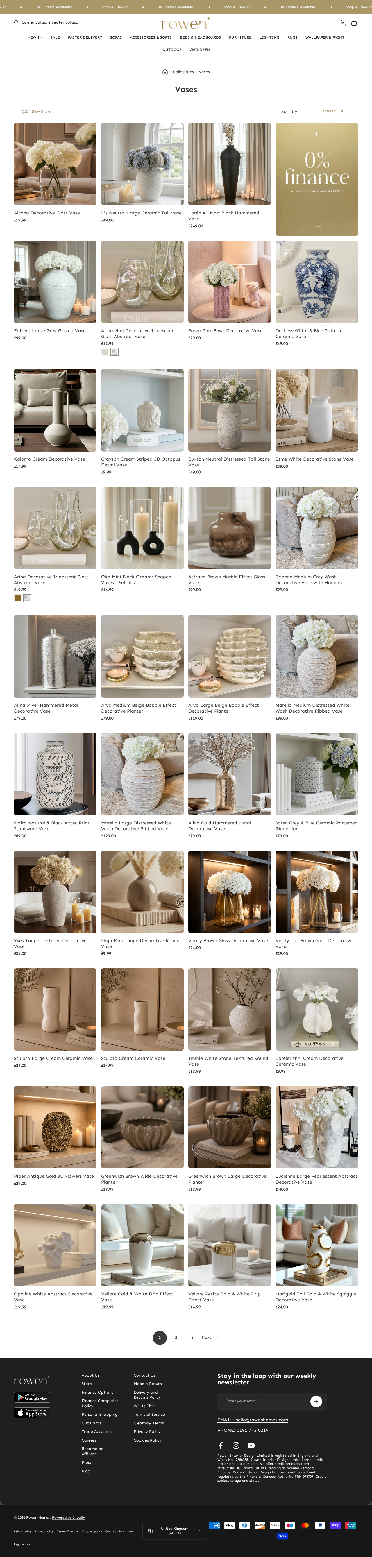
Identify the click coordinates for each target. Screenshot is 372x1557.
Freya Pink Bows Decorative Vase (225, 330)
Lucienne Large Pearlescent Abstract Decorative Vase (316, 1179)
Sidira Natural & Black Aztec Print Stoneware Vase (52, 825)
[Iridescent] (114, 352)
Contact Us (144, 1375)
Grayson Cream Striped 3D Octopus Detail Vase (140, 462)
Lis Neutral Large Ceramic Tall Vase (141, 213)
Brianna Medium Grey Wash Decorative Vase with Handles (309, 579)
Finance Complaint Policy (100, 1403)
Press (87, 1462)
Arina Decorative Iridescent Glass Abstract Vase (51, 579)
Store (87, 1383)
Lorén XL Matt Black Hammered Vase (223, 215)
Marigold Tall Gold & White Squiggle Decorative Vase (316, 1296)
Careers (89, 1440)
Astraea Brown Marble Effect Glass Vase (226, 579)
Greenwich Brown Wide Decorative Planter (139, 1179)
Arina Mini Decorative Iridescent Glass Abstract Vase (137, 333)
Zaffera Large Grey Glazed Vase (50, 330)
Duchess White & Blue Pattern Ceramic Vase (308, 333)
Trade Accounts (97, 1431)
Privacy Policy (147, 1431)
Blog (86, 1471)
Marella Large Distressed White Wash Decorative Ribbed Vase (136, 825)
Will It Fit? (144, 1406)
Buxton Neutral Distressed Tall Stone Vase (229, 462)
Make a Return (148, 1383)
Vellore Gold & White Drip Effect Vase (137, 1296)
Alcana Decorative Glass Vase (47, 213)
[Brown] (18, 598)
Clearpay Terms (149, 1423)
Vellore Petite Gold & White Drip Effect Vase (224, 1296)
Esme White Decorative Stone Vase (315, 459)
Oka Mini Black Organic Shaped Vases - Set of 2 (136, 579)
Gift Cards (91, 1423)
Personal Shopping (100, 1414)
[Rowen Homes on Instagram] (236, 1445)
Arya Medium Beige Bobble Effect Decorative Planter (138, 708)
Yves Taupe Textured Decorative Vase (50, 943)
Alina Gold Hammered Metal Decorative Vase (219, 825)
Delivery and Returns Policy (147, 1395)
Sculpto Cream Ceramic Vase (133, 1058)
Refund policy (22, 1531)
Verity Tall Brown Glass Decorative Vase (314, 943)
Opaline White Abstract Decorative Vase (53, 1296)
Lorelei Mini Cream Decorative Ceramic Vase (310, 1061)
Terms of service (67, 1531)
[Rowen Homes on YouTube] (251, 1445)
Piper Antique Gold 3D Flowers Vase (54, 1176)
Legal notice (22, 1544)
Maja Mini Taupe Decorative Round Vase (140, 943)
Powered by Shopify (68, 1517)
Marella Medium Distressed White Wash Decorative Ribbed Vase (313, 708)
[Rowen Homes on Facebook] (220, 1445)
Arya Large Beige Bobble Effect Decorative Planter (223, 708)
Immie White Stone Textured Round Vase (228, 1061)
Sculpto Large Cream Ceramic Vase (53, 1058)
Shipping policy (92, 1531)
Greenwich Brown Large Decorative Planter (227, 1179)
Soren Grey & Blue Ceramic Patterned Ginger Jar (317, 825)
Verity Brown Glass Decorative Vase (228, 940)
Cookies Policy (148, 1440)
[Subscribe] (316, 1401)
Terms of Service (149, 1414)
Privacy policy (44, 1531)
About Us (90, 1375)
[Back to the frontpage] (165, 72)
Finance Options (97, 1392)
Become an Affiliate (92, 1451)
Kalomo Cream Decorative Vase (49, 459)
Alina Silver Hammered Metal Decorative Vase (46, 708)
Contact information (119, 1531)
